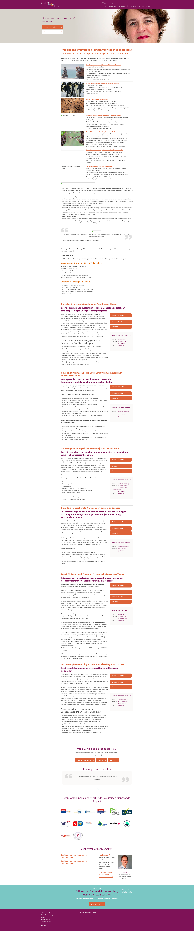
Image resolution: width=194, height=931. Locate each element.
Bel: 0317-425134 (104, 875)
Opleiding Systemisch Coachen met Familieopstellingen (102, 83)
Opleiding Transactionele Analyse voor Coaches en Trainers (103, 116)
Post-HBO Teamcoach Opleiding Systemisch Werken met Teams (104, 132)
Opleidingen (112, 6)
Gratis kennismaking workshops (88, 913)
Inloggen (104, 3)
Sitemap (43, 925)
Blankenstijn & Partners (51, 4)
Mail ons (100, 760)
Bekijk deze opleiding (118, 315)
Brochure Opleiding (117, 322)
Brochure (115, 466)
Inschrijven (115, 327)
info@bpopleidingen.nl (116, 3)
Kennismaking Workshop (119, 592)
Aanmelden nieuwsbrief (106, 877)
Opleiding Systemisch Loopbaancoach (97, 99)
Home (106, 6)
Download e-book (96, 904)
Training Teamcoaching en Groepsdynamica (99, 166)
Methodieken (121, 6)
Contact (148, 6)
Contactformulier (46, 921)
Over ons (141, 6)
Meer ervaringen (96, 789)
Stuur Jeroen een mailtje (106, 873)
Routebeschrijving (46, 919)
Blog (128, 6)
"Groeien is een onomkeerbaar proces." (97, 26)
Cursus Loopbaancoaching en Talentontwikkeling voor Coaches (104, 150)
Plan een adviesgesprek (84, 760)
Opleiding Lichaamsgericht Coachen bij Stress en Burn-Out (103, 65)
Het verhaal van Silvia (50, 27)
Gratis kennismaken (49, 32)
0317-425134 (128, 3)
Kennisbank (134, 6)
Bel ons (112, 760)
